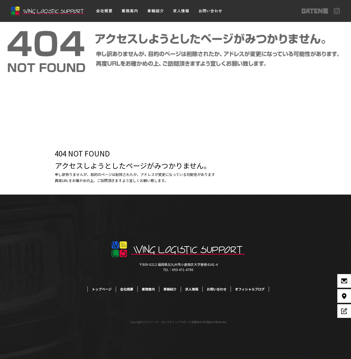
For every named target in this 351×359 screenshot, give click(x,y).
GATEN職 (315, 10)
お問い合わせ (210, 11)
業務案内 (130, 11)
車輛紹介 (156, 11)
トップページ (102, 289)
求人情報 (182, 11)
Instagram (337, 10)
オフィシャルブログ (250, 289)
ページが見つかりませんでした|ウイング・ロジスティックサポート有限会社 (60, 27)
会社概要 (103, 11)
